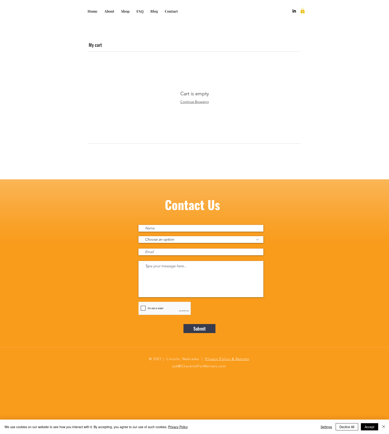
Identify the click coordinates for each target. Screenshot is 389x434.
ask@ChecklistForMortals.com (199, 366)
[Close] (383, 426)
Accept (369, 427)
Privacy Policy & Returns (227, 359)
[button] (302, 10)
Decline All (346, 427)
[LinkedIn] (294, 10)
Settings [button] (326, 427)
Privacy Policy (178, 427)
